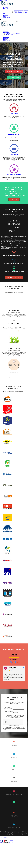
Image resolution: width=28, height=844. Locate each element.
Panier (5, 16)
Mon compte (7, 17)
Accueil (6, 7)
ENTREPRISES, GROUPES (14, 174)
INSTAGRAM (14, 745)
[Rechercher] (0, 20)
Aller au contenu (3, 0)
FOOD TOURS (14, 113)
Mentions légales (3, 837)
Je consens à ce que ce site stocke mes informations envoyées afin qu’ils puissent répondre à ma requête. (15, 716)
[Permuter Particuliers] (23, 32)
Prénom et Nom (8, 705)
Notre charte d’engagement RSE (14, 355)
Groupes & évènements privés (20, 12)
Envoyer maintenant (14, 725)
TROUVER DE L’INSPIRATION (14, 277)
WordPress (11, 840)
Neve (1, 840)
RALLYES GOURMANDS (14, 134)
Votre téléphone (7, 708)
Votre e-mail (8, 707)
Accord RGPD (14, 712)
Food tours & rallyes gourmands (21, 10)
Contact (6, 15)
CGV (9, 837)
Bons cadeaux (18, 11)
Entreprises (6, 13)
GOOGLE (14, 769)
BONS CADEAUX (14, 154)
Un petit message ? (8, 711)
